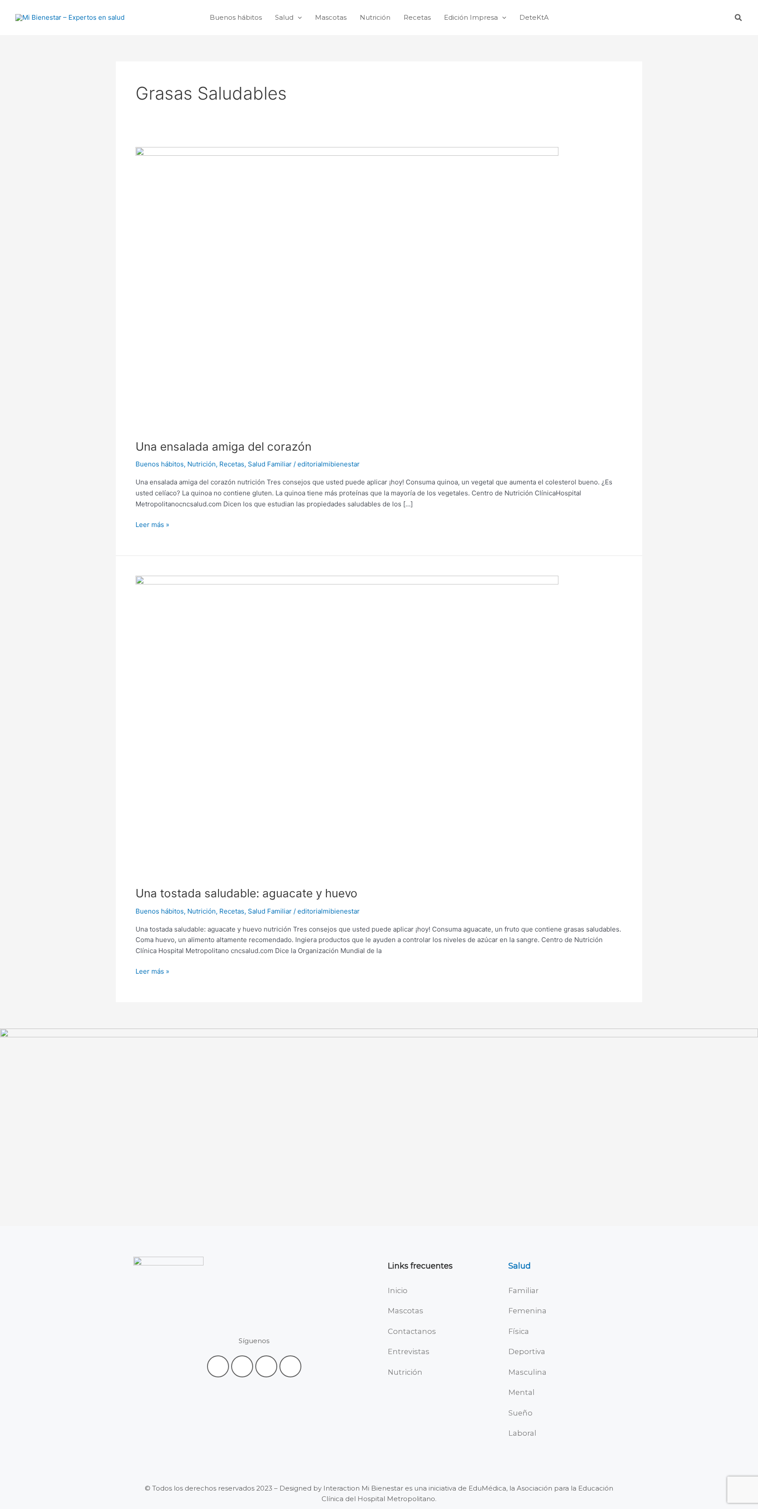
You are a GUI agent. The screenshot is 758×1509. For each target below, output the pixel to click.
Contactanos (412, 1331)
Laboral (522, 1433)
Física (518, 1331)
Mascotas (405, 1310)
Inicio (398, 1290)
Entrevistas (408, 1351)
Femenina (527, 1310)
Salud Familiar (270, 464)
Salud (519, 1266)
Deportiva (526, 1351)
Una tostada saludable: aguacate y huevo (247, 893)
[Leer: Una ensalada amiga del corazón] (347, 287)
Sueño (520, 1413)
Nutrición (201, 464)
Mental (521, 1392)
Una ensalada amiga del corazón (223, 446)
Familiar (523, 1290)
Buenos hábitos (160, 464)
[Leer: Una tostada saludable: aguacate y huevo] (347, 725)
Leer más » (152, 524)
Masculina (527, 1372)
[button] (297, 17)
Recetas (231, 464)
